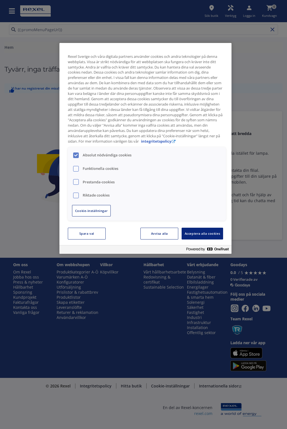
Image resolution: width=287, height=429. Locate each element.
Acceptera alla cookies (202, 233)
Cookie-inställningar (91, 211)
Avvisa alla (159, 233)
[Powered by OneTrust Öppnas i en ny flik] (207, 250)
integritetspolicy (156, 141)
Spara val (86, 233)
